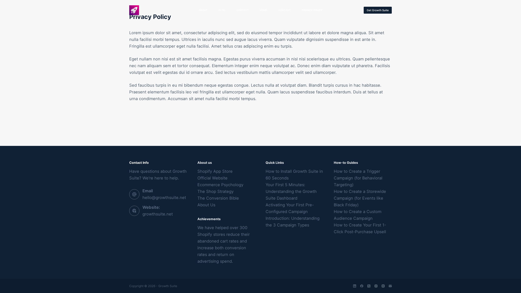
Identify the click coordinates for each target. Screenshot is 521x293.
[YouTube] (383, 286)
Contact (242, 10)
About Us (206, 204)
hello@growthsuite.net (164, 197)
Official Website (212, 178)
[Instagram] (376, 286)
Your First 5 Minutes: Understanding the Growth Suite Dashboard (291, 191)
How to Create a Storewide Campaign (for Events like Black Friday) (360, 198)
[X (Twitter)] (368, 286)
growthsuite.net (157, 214)
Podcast (284, 10)
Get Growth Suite (378, 10)
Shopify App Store (215, 171)
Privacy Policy (312, 10)
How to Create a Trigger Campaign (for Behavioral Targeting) (358, 178)
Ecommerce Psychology (220, 184)
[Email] (390, 286)
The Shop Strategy (215, 191)
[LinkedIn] (354, 286)
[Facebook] (361, 286)
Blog (222, 10)
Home (263, 10)
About (203, 10)
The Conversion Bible (218, 198)
